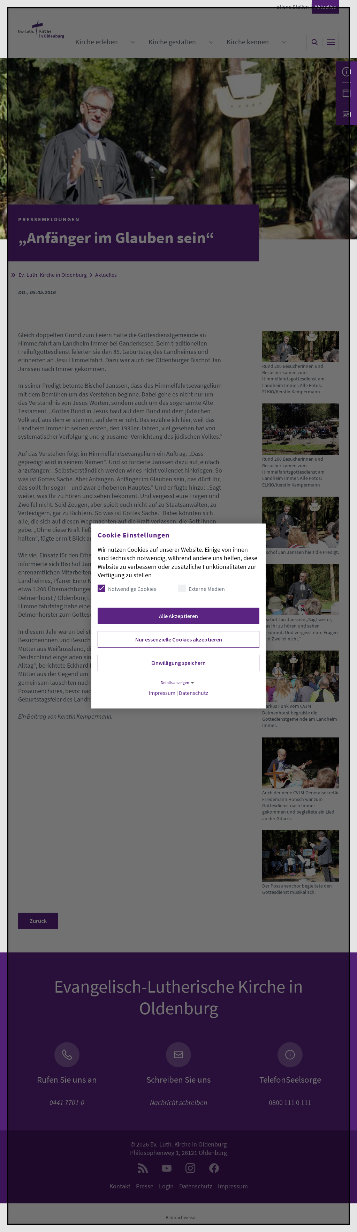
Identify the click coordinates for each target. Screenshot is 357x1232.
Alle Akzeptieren (178, 616)
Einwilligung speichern (178, 662)
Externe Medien (207, 588)
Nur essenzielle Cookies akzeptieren (178, 639)
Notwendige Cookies (132, 588)
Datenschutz (193, 693)
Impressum (162, 693)
